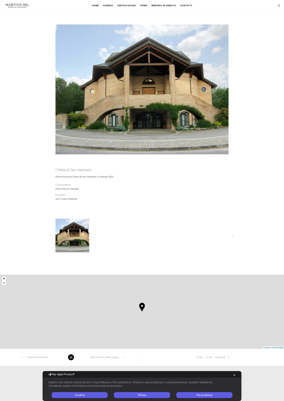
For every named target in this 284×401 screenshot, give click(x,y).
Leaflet (266, 347)
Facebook (220, 357)
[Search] (277, 5)
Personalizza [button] (204, 395)
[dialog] (142, 386)
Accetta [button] (80, 395)
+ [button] (4, 278)
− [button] (4, 283)
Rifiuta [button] (142, 395)
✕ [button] (234, 375)
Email (209, 357)
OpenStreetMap (277, 347)
